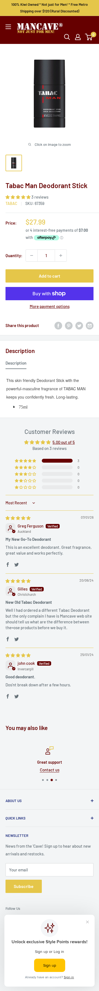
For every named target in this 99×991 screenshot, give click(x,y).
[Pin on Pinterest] (69, 325)
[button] (18, 196)
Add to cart (49, 275)
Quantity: (14, 255)
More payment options (50, 306)
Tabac (11, 203)
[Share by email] (90, 325)
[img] (18, 517)
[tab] (16, 364)
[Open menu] (8, 27)
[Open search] (67, 37)
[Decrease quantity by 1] (31, 255)
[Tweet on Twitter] (79, 325)
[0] (89, 37)
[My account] (78, 37)
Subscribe (24, 886)
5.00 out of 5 (64, 442)
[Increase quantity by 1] (61, 255)
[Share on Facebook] (58, 325)
